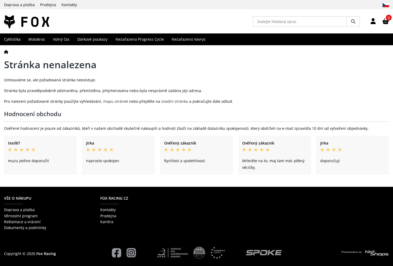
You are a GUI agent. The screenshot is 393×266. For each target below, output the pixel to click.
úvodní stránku (174, 101)
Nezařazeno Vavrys (189, 39)
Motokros (36, 39)
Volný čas (61, 39)
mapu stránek (115, 101)
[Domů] (6, 51)
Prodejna (48, 4)
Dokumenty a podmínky (25, 227)
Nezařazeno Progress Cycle (139, 39)
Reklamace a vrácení (22, 221)
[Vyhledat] (353, 21)
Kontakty (69, 4)
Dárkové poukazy (92, 39)
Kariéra (106, 221)
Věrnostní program (21, 215)
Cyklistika (12, 39)
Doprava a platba (19, 4)
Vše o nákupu (17, 198)
